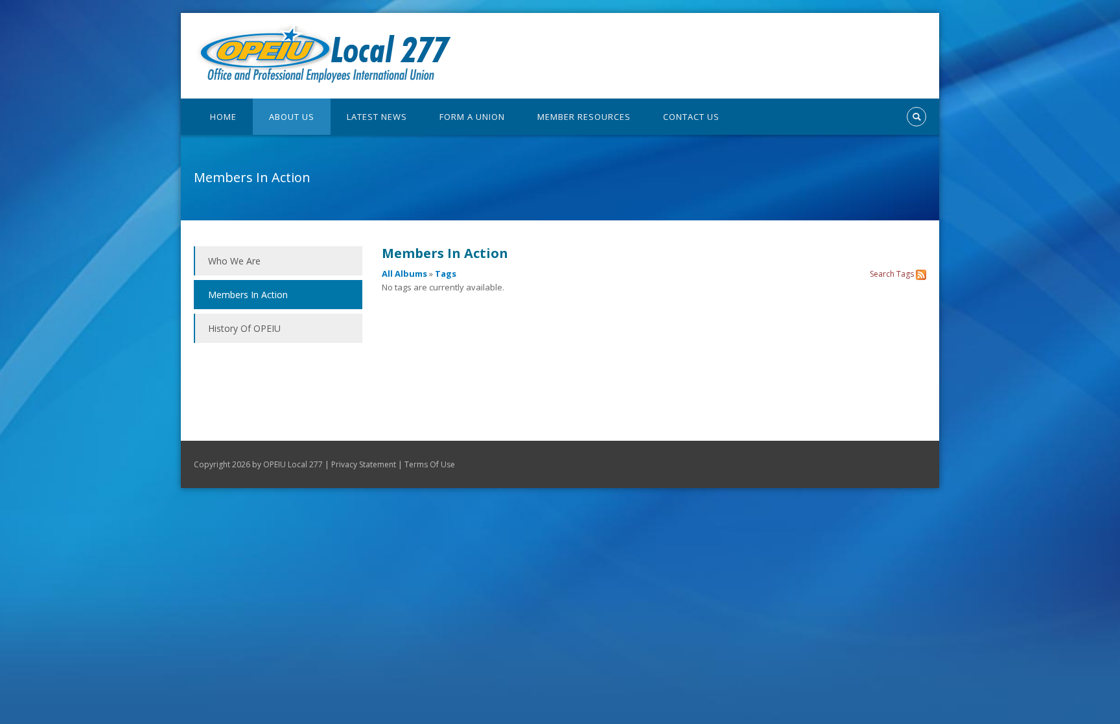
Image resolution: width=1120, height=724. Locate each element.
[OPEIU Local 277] (323, 54)
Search (882, 273)
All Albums (404, 273)
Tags (445, 273)
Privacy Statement (363, 464)
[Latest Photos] (921, 273)
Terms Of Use (429, 464)
